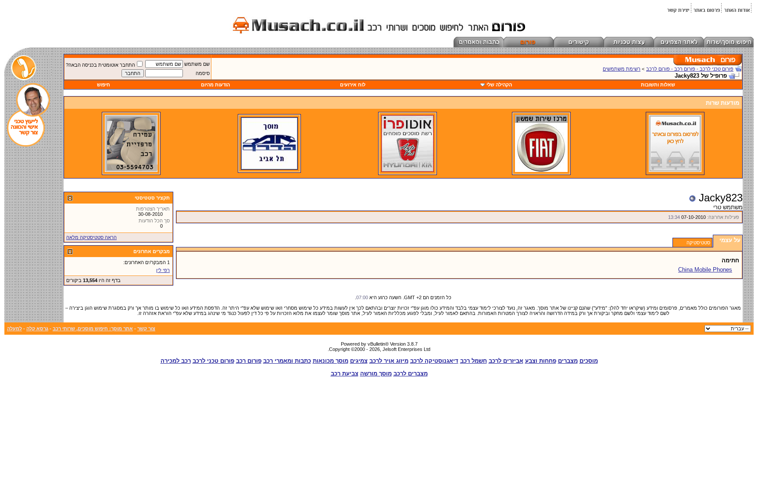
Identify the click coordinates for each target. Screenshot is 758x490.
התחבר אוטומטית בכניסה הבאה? (100, 65)
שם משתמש (197, 64)
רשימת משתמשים (621, 69)
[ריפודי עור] (131, 170)
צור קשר (146, 328)
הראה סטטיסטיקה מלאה (91, 237)
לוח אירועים (352, 84)
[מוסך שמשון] (541, 170)
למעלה (14, 328)
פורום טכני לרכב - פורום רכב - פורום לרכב (689, 69)
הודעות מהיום (215, 84)
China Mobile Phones (705, 269)
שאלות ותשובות (658, 84)
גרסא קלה (37, 328)
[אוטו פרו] (407, 170)
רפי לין (163, 270)
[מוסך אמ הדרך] (269, 168)
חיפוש (103, 84)
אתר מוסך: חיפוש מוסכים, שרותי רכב (93, 328)
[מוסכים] (675, 170)
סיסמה (203, 73)
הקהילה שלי (499, 84)
